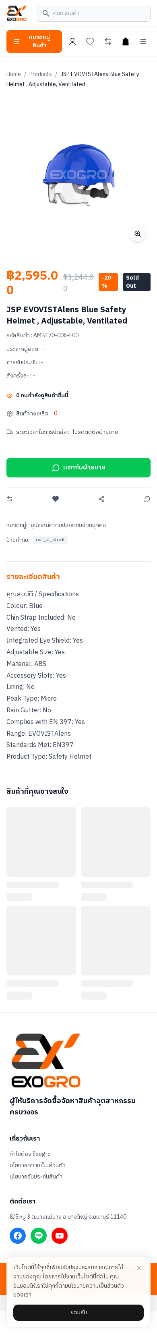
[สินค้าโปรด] (90, 41)
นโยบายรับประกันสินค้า (36, 1177)
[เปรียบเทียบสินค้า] (108, 41)
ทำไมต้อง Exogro (30, 1154)
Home (13, 74)
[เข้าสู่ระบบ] (72, 41)
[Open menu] (143, 41)
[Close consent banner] (139, 1268)
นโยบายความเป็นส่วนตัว (38, 1166)
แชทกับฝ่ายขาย (84, 467)
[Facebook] (18, 1236)
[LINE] (39, 1236)
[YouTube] (60, 1236)
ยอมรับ (78, 1312)
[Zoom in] (138, 234)
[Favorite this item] (55, 499)
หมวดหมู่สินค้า (39, 41)
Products (40, 74)
